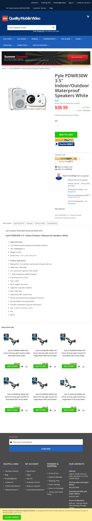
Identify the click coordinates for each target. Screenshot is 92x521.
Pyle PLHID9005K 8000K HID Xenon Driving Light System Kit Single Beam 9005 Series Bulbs (45, 396)
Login (29, 475)
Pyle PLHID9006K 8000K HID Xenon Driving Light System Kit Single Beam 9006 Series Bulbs (45, 353)
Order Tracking (54, 484)
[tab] (7, 223)
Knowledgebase (11, 478)
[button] (66, 159)
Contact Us (9, 482)
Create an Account (83, 3)
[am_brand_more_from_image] (11, 346)
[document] (46, 515)
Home (3, 68)
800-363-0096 (25, 8)
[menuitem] (8, 39)
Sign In (71, 3)
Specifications (19, 223)
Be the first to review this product (67, 103)
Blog (51, 8)
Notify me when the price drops (67, 115)
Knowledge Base (59, 3)
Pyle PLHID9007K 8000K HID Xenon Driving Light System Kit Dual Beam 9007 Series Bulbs (17, 396)
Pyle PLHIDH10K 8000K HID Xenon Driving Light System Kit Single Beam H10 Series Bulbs (73, 396)
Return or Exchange (56, 488)
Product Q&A (40, 223)
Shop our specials (33, 486)
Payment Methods (55, 477)
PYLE (57, 101)
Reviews (30, 223)
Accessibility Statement (35, 490)
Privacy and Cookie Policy (55, 493)
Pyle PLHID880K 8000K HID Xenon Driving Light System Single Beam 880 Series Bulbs (17, 353)
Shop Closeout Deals (76, 57)
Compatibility (52, 223)
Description (7, 223)
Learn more (17, 513)
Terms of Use (53, 473)
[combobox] (31, 27)
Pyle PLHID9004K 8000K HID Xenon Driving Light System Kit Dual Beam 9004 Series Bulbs (73, 353)
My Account (31, 471)
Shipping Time (54, 481)
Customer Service (39, 8)
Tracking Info (46, 3)
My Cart (30, 478)
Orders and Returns (12, 486)
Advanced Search (11, 490)
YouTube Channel (11, 471)
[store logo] (21, 18)
